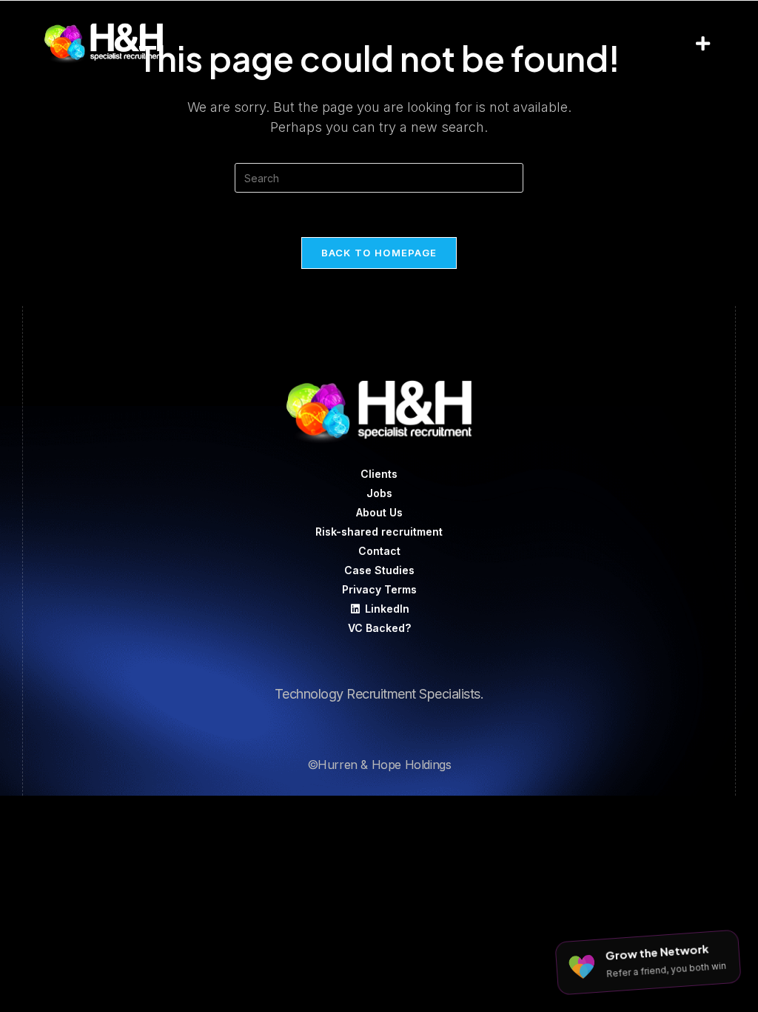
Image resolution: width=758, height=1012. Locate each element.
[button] (702, 43)
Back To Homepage (379, 253)
